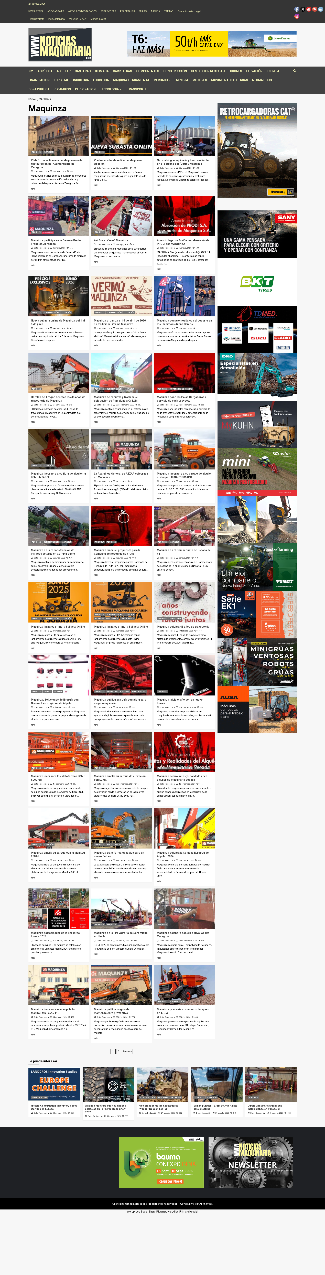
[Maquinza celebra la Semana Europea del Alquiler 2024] (184, 828)
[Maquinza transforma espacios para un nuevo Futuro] (121, 828)
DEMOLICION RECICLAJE (208, 71)
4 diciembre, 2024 (61, 784)
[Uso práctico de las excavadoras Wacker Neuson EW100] (162, 1084)
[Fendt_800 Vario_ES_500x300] (257, 567)
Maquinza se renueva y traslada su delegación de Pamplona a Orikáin (116, 398)
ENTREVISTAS (108, 11)
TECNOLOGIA (109, 89)
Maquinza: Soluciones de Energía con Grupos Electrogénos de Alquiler (55, 701)
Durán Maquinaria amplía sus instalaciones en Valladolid (265, 1107)
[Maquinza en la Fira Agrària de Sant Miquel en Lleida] (121, 908)
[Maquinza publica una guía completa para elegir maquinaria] (121, 675)
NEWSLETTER (35, 11)
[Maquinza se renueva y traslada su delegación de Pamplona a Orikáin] (121, 373)
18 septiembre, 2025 (188, 405)
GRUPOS (58, 691)
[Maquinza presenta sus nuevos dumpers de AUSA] (184, 985)
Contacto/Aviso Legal (189, 11)
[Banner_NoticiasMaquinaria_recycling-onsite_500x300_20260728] (257, 519)
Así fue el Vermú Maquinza (111, 240)
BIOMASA (102, 71)
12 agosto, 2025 (60, 481)
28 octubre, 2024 (60, 860)
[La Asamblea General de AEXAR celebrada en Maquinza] (121, 449)
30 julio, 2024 (121, 1017)
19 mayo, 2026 (59, 248)
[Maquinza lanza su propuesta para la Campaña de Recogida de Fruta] (121, 526)
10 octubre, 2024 (60, 941)
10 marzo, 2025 (122, 631)
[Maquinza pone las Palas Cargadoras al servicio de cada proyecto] (184, 373)
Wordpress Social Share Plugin (145, 1211)
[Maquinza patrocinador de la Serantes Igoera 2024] (58, 908)
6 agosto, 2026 (59, 171)
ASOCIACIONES (55, 11)
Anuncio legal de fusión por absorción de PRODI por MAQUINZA (183, 242)
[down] (170, 80)
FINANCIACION (39, 80)
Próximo (127, 1051)
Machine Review (77, 19)
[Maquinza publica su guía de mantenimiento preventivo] (121, 985)
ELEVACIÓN (254, 71)
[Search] (294, 71)
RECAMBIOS (62, 89)
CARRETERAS (122, 71)
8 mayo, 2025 (184, 558)
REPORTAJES (127, 11)
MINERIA (182, 80)
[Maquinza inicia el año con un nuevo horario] (184, 675)
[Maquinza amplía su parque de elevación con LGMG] (121, 752)
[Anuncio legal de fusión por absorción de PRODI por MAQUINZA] (184, 216)
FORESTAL (61, 80)
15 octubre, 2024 (186, 860)
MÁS (33, 189)
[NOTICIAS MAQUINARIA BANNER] (257, 471)
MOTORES (199, 80)
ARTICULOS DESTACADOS (82, 11)
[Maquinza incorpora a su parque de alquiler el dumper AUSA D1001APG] (184, 449)
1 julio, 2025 (121, 481)
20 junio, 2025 (59, 558)
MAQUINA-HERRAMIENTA (131, 80)
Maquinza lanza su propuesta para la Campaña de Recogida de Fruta (117, 552)
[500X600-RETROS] (257, 150)
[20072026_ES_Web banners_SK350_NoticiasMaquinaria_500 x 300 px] (257, 376)
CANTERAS (83, 71)
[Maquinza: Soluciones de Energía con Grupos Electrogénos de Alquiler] (58, 675)
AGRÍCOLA (45, 71)
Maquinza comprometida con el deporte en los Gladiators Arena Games (184, 322)
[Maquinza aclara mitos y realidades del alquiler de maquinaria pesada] (184, 752)
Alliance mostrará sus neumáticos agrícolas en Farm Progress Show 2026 (105, 1109)
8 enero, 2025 (122, 707)
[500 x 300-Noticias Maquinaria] (161, 1162)
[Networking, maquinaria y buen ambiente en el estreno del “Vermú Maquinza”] (184, 136)
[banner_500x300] (257, 614)
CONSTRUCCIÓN (175, 71)
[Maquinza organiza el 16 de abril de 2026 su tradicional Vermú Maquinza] (121, 296)
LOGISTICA (101, 80)
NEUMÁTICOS (262, 80)
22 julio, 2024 (184, 1017)
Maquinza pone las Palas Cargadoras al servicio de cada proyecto (182, 398)
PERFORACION (85, 89)
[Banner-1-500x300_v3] (257, 709)
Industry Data (37, 19)
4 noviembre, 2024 (187, 784)
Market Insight (98, 19)
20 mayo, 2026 (185, 168)
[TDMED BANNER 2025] (257, 329)
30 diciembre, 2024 (187, 707)
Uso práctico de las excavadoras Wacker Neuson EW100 (158, 1107)
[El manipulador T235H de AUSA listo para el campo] (217, 1084)
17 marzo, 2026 (185, 328)
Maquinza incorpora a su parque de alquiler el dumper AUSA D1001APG (184, 475)
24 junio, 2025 (185, 481)
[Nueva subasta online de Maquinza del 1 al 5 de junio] (58, 296)
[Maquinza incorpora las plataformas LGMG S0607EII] (58, 752)
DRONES (236, 71)
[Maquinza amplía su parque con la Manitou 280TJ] (58, 828)
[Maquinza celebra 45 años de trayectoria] (184, 602)
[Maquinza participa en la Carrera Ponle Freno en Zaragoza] (58, 216)
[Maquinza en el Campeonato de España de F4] (184, 526)
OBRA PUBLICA (38, 89)
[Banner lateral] (257, 424)
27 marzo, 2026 (122, 328)
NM (30, 71)
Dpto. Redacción (41, 171)
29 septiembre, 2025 (125, 405)
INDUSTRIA (81, 80)
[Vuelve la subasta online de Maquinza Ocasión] (121, 136)
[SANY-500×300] (257, 234)
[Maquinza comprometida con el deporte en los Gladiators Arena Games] (184, 296)
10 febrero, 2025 (60, 707)
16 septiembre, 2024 (188, 941)
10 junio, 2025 (122, 558)
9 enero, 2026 (59, 405)
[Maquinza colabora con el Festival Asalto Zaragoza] (184, 908)
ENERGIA (273, 71)
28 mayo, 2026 (122, 168)
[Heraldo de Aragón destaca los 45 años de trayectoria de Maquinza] (58, 373)
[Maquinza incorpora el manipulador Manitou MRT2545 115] (58, 985)
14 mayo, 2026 (59, 328)
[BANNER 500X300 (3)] (257, 661)
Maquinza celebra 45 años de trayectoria (183, 626)
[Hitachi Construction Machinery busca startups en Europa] (54, 1084)
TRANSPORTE (137, 89)
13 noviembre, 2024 (124, 784)
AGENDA (155, 11)
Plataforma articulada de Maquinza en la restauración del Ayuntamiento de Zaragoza (56, 164)
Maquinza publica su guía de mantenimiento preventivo (111, 1011)
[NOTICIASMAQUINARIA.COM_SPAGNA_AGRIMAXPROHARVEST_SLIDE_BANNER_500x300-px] (257, 281)
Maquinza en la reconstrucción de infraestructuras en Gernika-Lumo (53, 552)
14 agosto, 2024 (60, 1017)
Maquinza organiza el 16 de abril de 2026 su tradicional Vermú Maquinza (120, 322)
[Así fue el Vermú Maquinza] (121, 216)
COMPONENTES (147, 71)
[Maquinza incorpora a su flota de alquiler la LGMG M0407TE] (58, 449)
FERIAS (143, 11)
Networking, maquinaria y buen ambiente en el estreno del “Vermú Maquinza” (183, 162)
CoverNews (187, 1203)
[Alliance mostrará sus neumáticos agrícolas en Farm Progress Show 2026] (108, 1084)
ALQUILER (64, 71)
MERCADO (161, 80)
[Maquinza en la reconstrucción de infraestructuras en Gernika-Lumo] (58, 526)
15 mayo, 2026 (122, 244)
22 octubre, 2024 (123, 860)
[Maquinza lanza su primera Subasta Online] (58, 602)
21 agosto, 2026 (60, 1113)
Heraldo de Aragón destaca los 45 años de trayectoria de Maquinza (58, 398)
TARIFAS (169, 11)
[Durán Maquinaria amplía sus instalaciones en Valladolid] (271, 1084)
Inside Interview (56, 19)
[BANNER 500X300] (251, 1162)
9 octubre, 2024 (122, 941)
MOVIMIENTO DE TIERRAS (229, 80)
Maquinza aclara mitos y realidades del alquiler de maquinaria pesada (182, 778)
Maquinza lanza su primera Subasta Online (58, 626)
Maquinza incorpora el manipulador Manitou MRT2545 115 (53, 1011)
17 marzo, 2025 (59, 631)
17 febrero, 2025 (186, 631)
